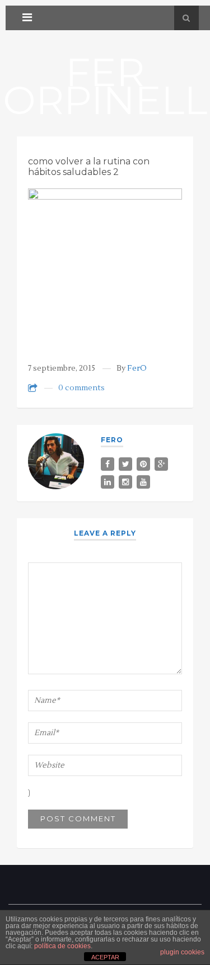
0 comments (81, 388)
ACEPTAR (105, 957)
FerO (137, 368)
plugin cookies (182, 952)
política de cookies (62, 946)
